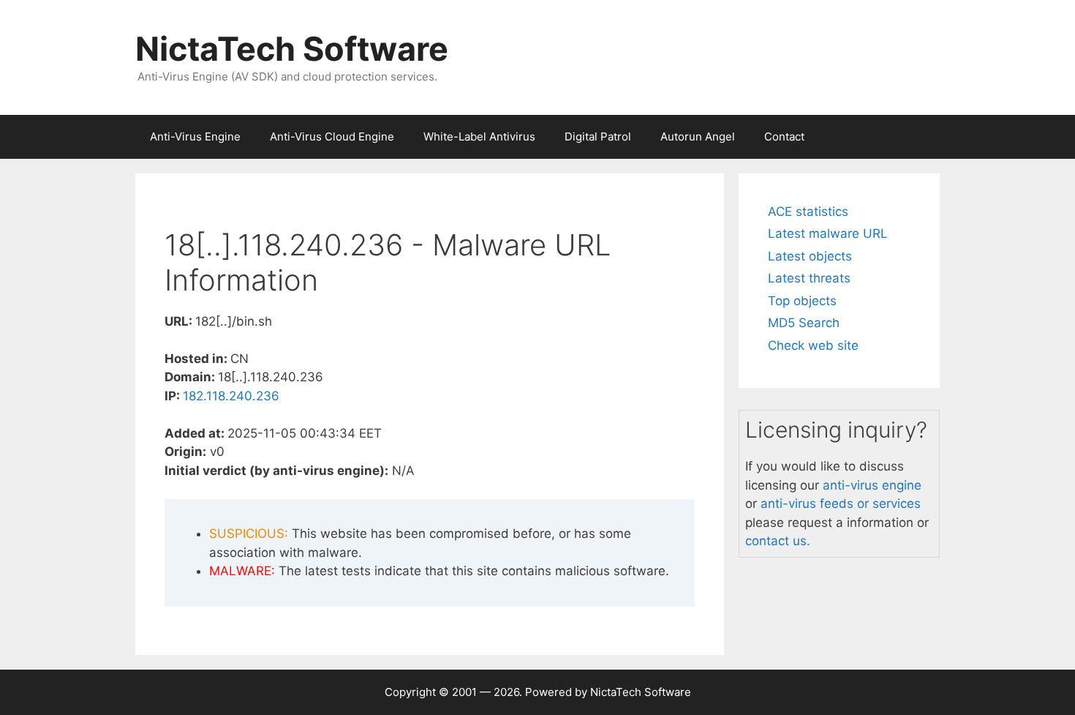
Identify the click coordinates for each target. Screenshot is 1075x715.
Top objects (802, 300)
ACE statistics (808, 211)
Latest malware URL (828, 233)
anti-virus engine (872, 485)
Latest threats (809, 278)
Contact (784, 136)
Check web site (813, 345)
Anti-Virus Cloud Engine (332, 136)
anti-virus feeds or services (841, 503)
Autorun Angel (697, 136)
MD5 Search (804, 322)
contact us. (777, 541)
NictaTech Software (291, 49)
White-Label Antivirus (479, 136)
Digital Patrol (598, 136)
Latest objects (810, 256)
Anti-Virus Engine (195, 136)
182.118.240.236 (231, 396)
